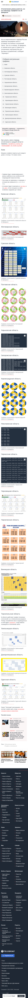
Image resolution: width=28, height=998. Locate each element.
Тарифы (4, 817)
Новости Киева (6, 776)
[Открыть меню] (2, 2)
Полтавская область (10, 79)
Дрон (3, 838)
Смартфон (5, 840)
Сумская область (9, 75)
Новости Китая (6, 858)
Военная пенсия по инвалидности (7, 936)
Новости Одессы (6, 784)
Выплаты (18, 781)
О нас (3, 960)
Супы (17, 933)
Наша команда (6, 978)
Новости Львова (6, 786)
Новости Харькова (7, 778)
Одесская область (10, 122)
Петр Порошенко (6, 912)
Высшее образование (19, 792)
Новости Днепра (6, 781)
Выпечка (18, 928)
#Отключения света (10, 744)
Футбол (18, 808)
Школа (17, 789)
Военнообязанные (21, 881)
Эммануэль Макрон (7, 905)
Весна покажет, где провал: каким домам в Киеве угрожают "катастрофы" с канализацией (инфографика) (17, 724)
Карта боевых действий (6, 875)
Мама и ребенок (20, 830)
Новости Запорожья (7, 789)
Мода (17, 853)
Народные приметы (21, 900)
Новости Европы (6, 848)
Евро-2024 (19, 818)
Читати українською (6, 19)
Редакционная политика (8, 965)
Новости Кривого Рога (6, 792)
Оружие (4, 883)
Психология (19, 838)
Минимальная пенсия (6, 940)
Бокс (17, 811)
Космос (4, 833)
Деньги (4, 809)
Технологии (5, 830)
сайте (5, 188)
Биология (4, 835)
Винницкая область (11, 107)
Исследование (20, 840)
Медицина (18, 786)
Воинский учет (20, 884)
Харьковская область (10, 82)
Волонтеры (5, 885)
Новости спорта (19, 805)
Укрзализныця (6, 822)
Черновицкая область (11, 100)
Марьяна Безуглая (7, 917)
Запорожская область (10, 86)
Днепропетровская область (13, 118)
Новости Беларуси (7, 861)
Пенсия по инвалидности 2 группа (6, 932)
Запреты (18, 905)
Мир (2, 845)
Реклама (4, 970)
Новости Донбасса (7, 795)
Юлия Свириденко (7, 920)
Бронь (17, 876)
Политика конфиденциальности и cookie (12, 963)
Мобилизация (19, 871)
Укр (26, 1)
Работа (18, 778)
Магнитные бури (20, 863)
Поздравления (20, 866)
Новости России (6, 853)
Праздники (18, 893)
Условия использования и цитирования (12, 968)
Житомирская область (11, 71)
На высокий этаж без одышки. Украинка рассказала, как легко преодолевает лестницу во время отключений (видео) (17, 736)
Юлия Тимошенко (7, 915)
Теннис (18, 813)
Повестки (18, 874)
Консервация (19, 930)
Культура (18, 858)
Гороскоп (18, 848)
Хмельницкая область (11, 115)
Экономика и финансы (4, 806)
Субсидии (18, 784)
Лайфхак (18, 861)
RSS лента (5, 985)
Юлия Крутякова (8, 15)
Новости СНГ (5, 856)
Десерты (18, 935)
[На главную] (14, 2)
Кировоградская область (11, 89)
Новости (3, 773)
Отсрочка (18, 879)
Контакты (4, 975)
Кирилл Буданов (6, 910)
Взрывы (4, 878)
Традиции (18, 902)
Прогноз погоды (20, 797)
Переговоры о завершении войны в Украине (14, 4)
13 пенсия (5, 928)
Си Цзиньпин (5, 902)
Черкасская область (11, 97)
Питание (18, 833)
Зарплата (18, 776)
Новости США (6, 851)
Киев (5, 64)
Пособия (18, 795)
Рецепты (17, 925)
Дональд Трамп (6, 900)
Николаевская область (11, 93)
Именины (18, 910)
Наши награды (6, 973)
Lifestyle (17, 845)
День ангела (19, 907)
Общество (12, 730)
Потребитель (19, 851)
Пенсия (3, 925)
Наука (3, 827)
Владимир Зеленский (5, 897)
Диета (17, 835)
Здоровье (18, 827)
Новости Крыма (6, 797)
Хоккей (18, 816)
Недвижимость (6, 814)
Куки (13, 996)
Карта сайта (5, 980)
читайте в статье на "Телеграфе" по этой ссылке (12, 145)
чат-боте (22, 186)
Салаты (18, 938)
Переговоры (5, 880)
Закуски (18, 940)
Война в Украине (6, 871)
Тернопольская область (12, 111)
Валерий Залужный (7, 907)
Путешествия (19, 856)
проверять (12, 622)
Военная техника (6, 888)
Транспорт (5, 812)
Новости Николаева (7, 800)
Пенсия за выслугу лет (7, 944)
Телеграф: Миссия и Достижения (10, 983)
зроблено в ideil (5, 993)
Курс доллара (5, 819)
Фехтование (19, 821)
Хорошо (21, 996)
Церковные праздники (19, 897)
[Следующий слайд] (26, 5)
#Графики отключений (11, 746)
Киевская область (9, 68)
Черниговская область (12, 104)
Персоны (3, 893)
